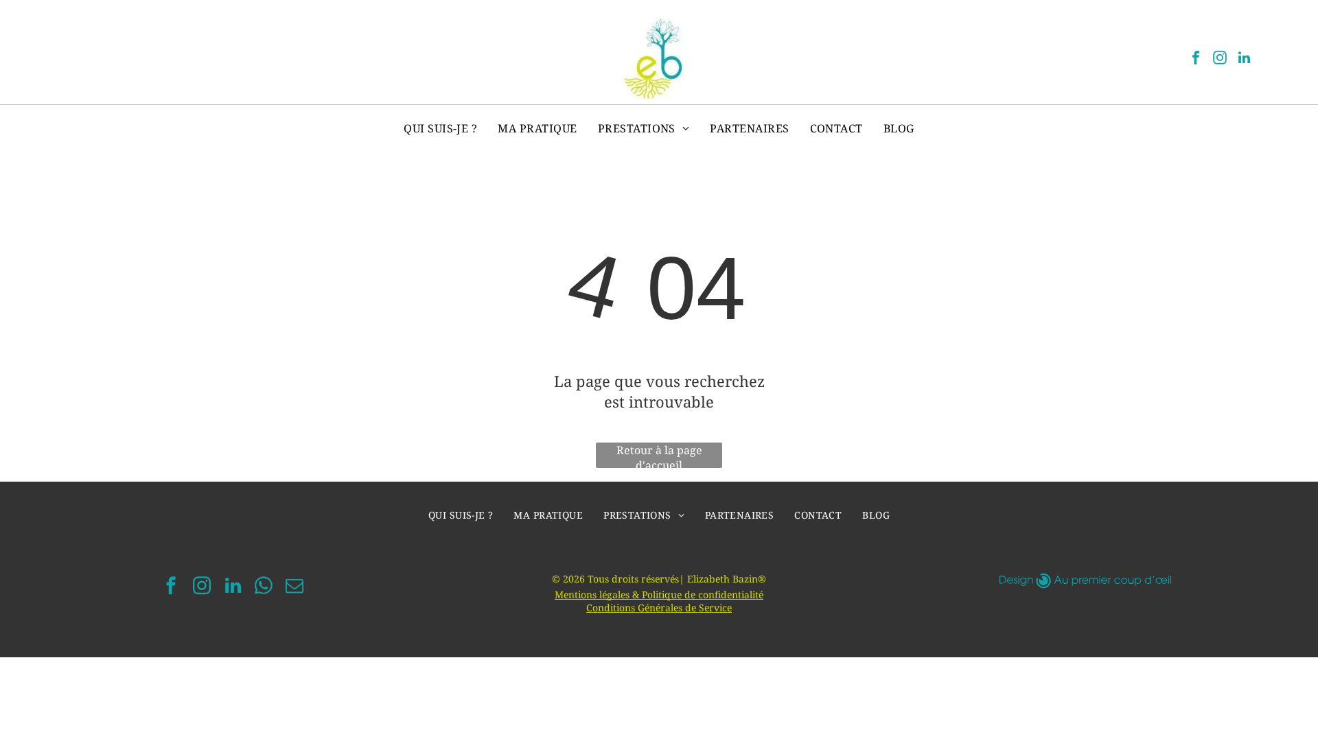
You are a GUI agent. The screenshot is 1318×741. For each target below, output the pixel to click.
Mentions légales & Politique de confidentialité (659, 594)
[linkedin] (1244, 59)
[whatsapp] (263, 587)
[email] (294, 587)
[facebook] (1196, 59)
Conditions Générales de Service (659, 607)
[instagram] (1220, 59)
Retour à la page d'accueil (659, 455)
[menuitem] (440, 128)
